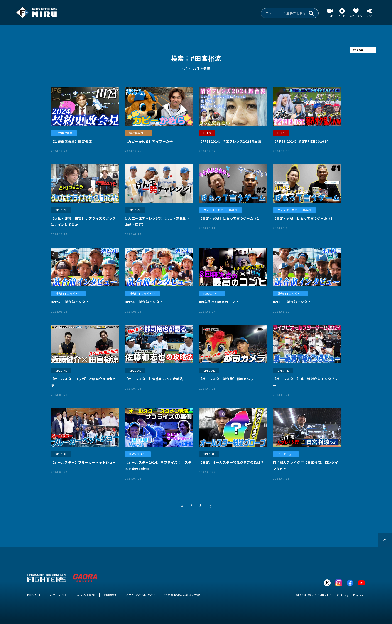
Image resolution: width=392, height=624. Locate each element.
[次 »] (209, 505)
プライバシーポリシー (140, 595)
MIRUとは (34, 595)
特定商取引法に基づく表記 (182, 595)
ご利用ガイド (59, 595)
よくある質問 (86, 595)
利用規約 (110, 595)
